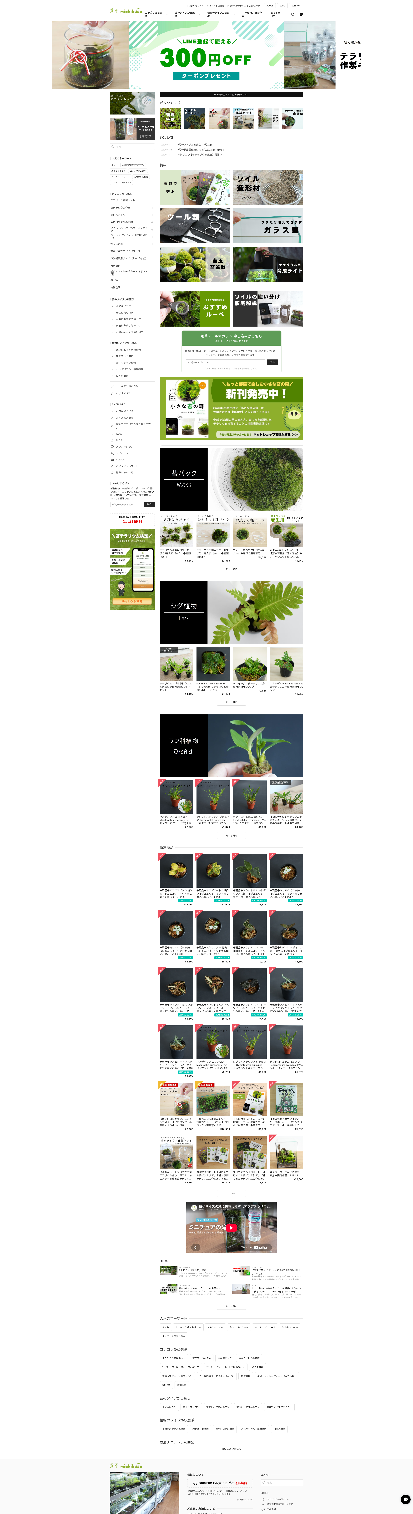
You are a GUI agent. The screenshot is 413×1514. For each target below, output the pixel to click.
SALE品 (115, 280)
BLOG (282, 6)
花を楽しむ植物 (290, 1327)
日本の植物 (279, 1429)
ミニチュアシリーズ (265, 1327)
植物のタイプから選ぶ (218, 14)
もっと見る (231, 1306)
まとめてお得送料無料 (173, 1336)
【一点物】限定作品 (252, 14)
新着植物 (115, 265)
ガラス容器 (117, 244)
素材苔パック (118, 215)
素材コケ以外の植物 (122, 222)
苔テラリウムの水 (239, 1327)
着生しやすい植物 (225, 1429)
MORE (232, 1193)
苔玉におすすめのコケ (248, 1407)
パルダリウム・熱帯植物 (254, 1429)
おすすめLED (276, 14)
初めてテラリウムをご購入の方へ (245, 6)
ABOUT (270, 6)
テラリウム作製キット (123, 200)
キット (165, 1327)
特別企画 (115, 287)
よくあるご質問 (216, 6)
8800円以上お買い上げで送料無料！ (231, 94)
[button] (133, 54)
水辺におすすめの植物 (173, 1429)
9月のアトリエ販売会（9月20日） (196, 144)
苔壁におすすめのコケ (217, 1407)
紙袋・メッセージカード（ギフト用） (129, 273)
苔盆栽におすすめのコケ (279, 1407)
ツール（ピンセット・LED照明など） (129, 237)
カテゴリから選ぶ (153, 14)
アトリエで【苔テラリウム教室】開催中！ (200, 154)
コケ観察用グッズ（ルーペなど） (129, 258)
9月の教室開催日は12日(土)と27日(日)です (201, 149)
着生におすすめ (215, 1327)
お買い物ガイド (196, 6)
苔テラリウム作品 (120, 207)
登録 (149, 504)
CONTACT (296, 6)
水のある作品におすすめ (188, 1327)
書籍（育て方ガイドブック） (127, 251)
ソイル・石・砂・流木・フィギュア (129, 229)
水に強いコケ (169, 1407)
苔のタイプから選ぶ (185, 14)
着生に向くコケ (191, 1407)
